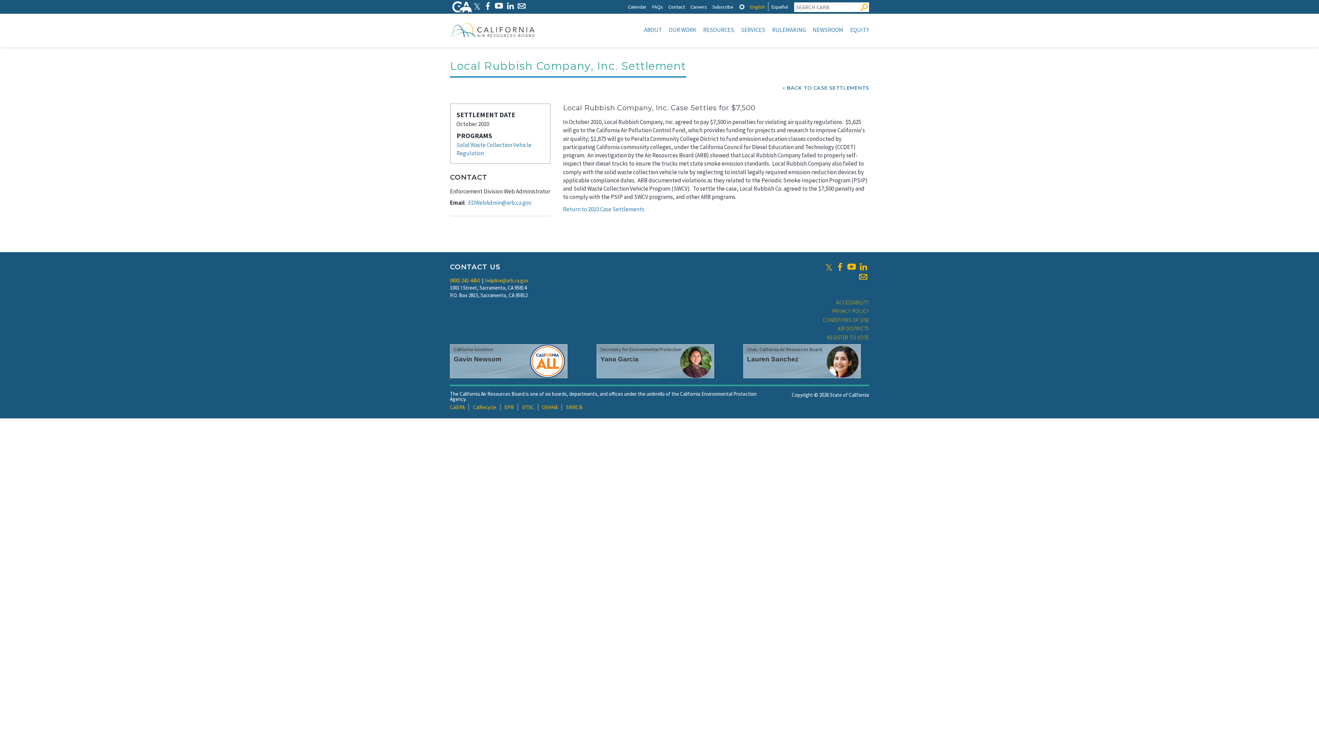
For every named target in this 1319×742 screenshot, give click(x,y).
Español (779, 6)
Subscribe (722, 6)
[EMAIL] (521, 6)
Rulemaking (789, 30)
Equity (859, 30)
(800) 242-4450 (465, 280)
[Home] (493, 29)
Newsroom (828, 30)
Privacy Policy (850, 311)
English (757, 6)
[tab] (742, 6)
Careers (698, 6)
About (653, 30)
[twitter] (829, 266)
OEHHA (550, 407)
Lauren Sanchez (773, 359)
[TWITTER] (477, 6)
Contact (676, 6)
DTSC (528, 407)
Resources (718, 30)
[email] (863, 276)
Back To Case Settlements (828, 88)
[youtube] (851, 266)
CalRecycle (484, 407)
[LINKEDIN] (510, 6)
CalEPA (457, 407)
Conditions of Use (846, 320)
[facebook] (839, 266)
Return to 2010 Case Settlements (603, 209)
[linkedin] (863, 266)
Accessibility (852, 302)
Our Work (682, 30)
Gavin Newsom (477, 359)
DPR (509, 407)
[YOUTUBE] (499, 6)
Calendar (637, 6)
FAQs (657, 6)
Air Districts (853, 328)
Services (753, 30)
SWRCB (574, 407)
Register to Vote (848, 337)
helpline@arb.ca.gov (506, 280)
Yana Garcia (619, 359)
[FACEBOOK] (487, 6)
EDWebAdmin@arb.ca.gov (499, 202)
